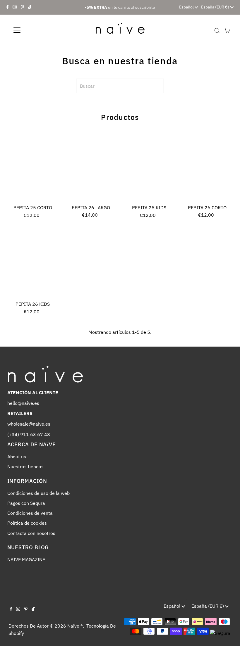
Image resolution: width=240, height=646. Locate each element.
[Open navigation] (36, 30)
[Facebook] (7, 7)
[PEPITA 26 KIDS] (33, 263)
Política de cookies (27, 523)
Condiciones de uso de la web (38, 493)
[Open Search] (217, 30)
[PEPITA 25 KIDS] (149, 167)
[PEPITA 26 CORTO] (207, 167)
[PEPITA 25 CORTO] (33, 167)
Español (187, 7)
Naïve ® (75, 626)
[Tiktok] (30, 7)
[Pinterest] (22, 7)
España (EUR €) (215, 7)
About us (16, 457)
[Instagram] (14, 7)
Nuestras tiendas (25, 466)
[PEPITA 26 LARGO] (91, 167)
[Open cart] (227, 30)
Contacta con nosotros (31, 533)
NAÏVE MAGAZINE (26, 559)
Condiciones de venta (30, 513)
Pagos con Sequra (26, 503)
